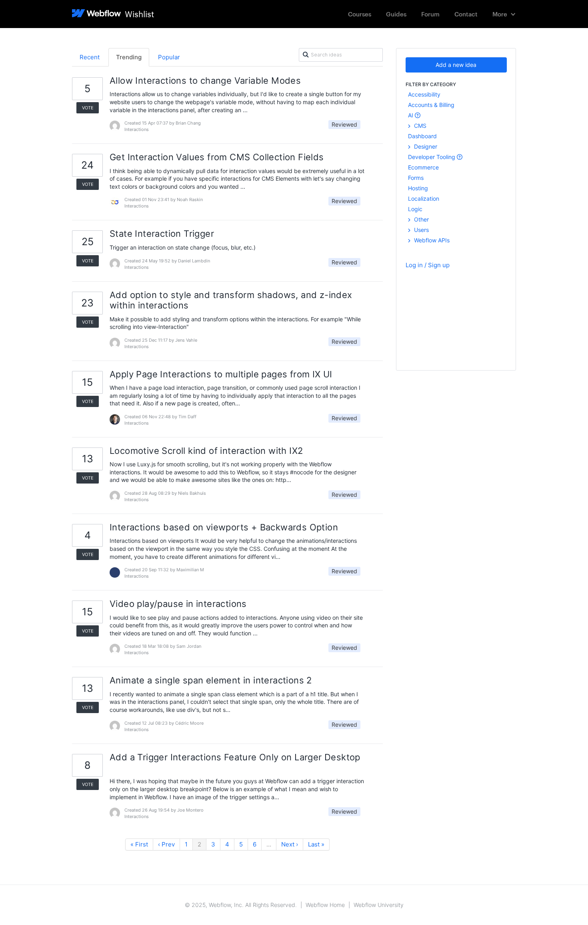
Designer (424, 146)
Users (420, 229)
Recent (90, 57)
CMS (419, 125)
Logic (415, 209)
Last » (316, 844)
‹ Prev (166, 844)
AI (411, 115)
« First (139, 844)
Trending (129, 57)
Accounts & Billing (431, 104)
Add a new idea (456, 64)
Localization (423, 198)
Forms (416, 177)
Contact (466, 14)
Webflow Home (325, 904)
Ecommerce (423, 167)
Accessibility (424, 94)
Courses (359, 14)
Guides (396, 14)
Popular (169, 57)
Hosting (418, 188)
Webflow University (379, 904)
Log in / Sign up (428, 265)
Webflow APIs (431, 240)
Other (420, 219)
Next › (289, 844)
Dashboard (422, 136)
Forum (430, 14)
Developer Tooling (432, 156)
